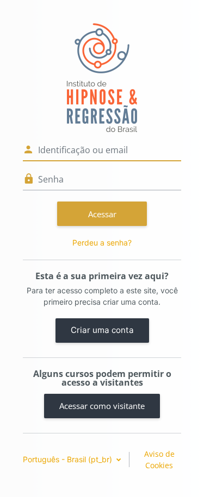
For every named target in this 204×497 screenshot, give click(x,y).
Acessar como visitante (102, 405)
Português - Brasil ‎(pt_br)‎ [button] (68, 459)
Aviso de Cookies (159, 459)
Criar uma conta (102, 330)
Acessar (102, 214)
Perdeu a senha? (102, 242)
